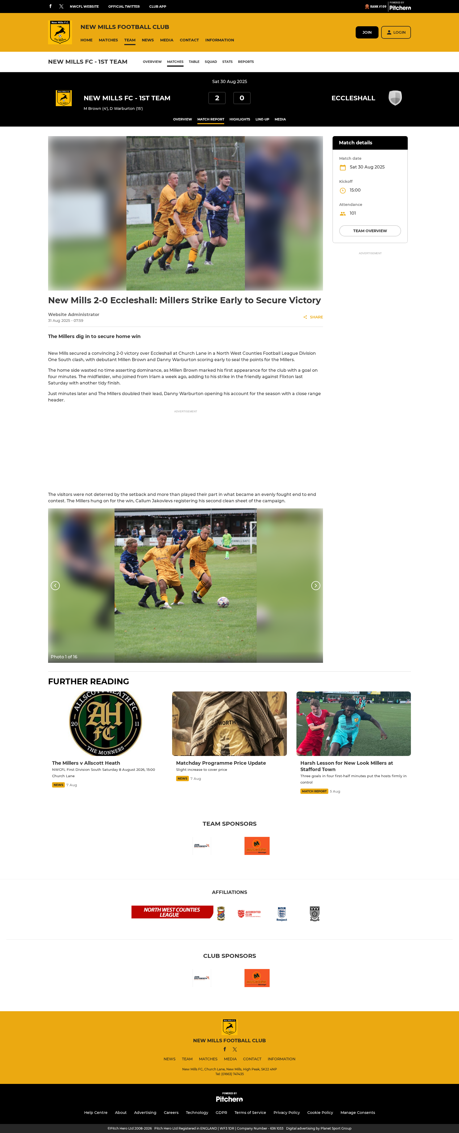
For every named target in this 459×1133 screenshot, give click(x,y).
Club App (157, 6)
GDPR (221, 1112)
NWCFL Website (84, 6)
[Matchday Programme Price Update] (229, 723)
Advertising (145, 1112)
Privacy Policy (287, 1112)
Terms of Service (250, 1112)
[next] (316, 585)
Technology (197, 1112)
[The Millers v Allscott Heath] (105, 723)
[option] (185, 585)
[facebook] (50, 6)
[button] (86, 40)
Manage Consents (358, 1112)
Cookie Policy (320, 1112)
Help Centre (96, 1112)
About (121, 1112)
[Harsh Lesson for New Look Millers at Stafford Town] (353, 723)
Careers (171, 1112)
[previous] (55, 585)
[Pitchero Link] (400, 9)
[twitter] (61, 6)
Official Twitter (124, 6)
